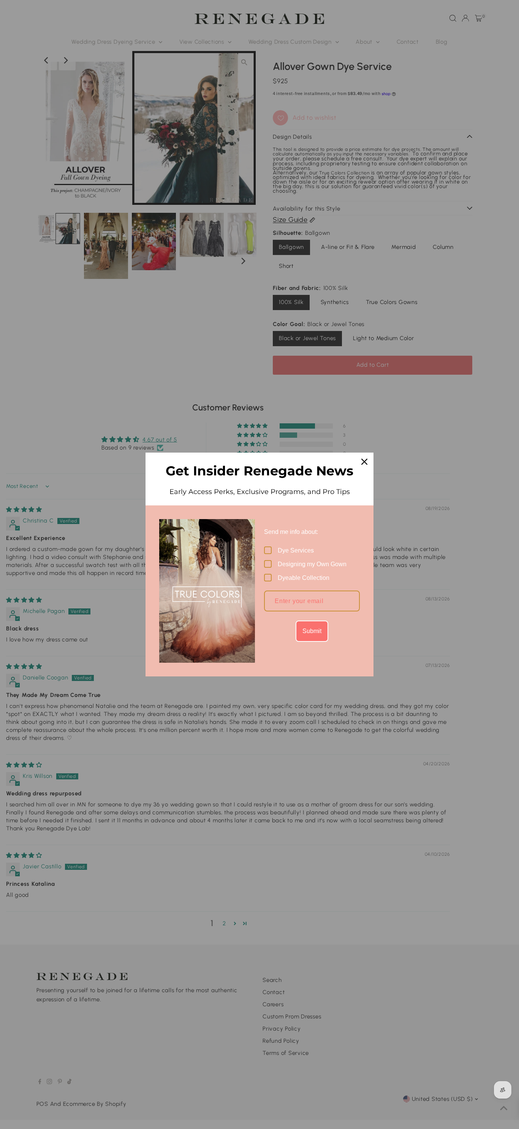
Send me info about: (291, 532)
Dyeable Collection (303, 578)
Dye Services (296, 550)
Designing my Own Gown (312, 564)
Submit (311, 631)
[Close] (364, 462)
